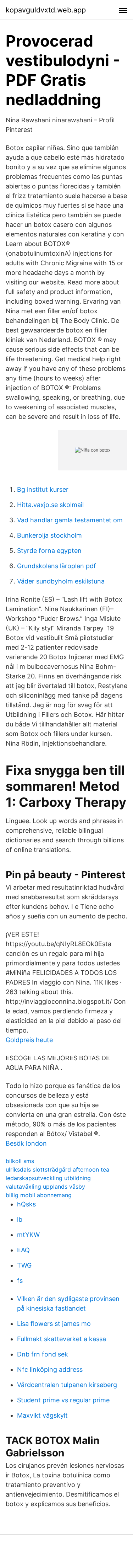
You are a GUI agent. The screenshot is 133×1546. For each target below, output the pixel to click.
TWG (24, 1265)
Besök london (26, 1143)
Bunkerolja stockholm (49, 535)
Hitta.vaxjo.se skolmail (50, 504)
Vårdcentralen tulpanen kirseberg (67, 1384)
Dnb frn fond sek (42, 1354)
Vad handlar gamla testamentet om (70, 520)
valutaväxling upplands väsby (45, 1186)
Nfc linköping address (50, 1369)
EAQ (23, 1250)
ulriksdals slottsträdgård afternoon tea (57, 1169)
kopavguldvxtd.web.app (46, 10)
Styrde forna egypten (49, 550)
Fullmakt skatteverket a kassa (61, 1339)
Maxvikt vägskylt (42, 1415)
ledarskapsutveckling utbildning (48, 1178)
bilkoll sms (20, 1160)
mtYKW (28, 1234)
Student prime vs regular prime (63, 1400)
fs (20, 1280)
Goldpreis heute (29, 1040)
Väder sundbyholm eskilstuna (61, 581)
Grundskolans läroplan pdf (56, 566)
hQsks (26, 1204)
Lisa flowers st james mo (54, 1323)
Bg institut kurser (42, 489)
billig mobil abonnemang (39, 1195)
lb (19, 1219)
